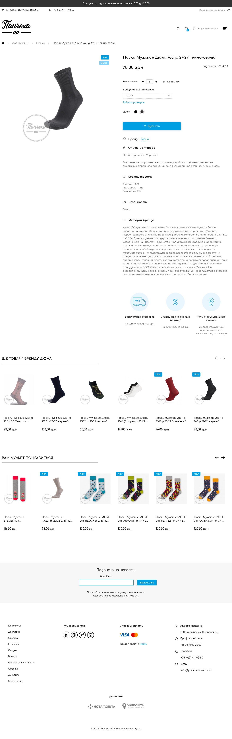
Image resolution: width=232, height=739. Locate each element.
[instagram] (74, 635)
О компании (15, 681)
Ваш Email (106, 576)
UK (228, 10)
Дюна (145, 139)
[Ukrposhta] (133, 706)
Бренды (12, 656)
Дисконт (13, 675)
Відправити (147, 582)
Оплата (13, 638)
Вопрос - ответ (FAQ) (21, 662)
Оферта (13, 669)
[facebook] (66, 635)
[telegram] (82, 635)
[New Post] (101, 706)
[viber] (90, 635)
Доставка (14, 632)
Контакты (14, 626)
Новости (13, 644)
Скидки (12, 650)
